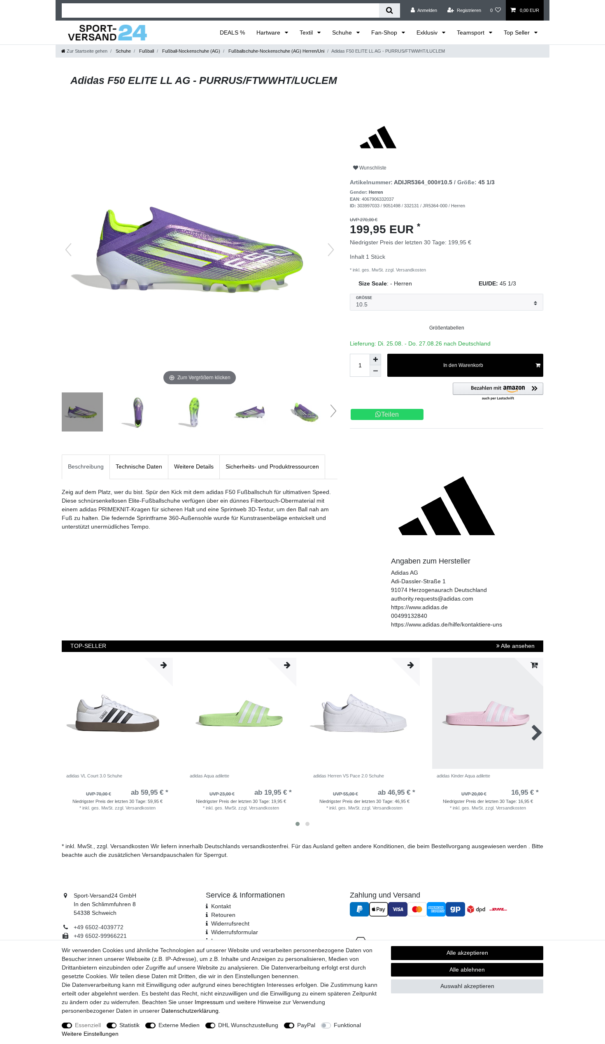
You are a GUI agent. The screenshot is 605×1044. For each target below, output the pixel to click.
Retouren (223, 915)
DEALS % (232, 32)
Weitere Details (194, 466)
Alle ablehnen (467, 969)
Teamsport (471, 32)
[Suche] (389, 10)
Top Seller (517, 32)
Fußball (146, 51)
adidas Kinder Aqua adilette (463, 775)
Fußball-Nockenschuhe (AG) (190, 51)
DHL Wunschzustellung (248, 1025)
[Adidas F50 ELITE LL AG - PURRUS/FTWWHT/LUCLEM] (82, 413)
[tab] (86, 467)
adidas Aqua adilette (209, 775)
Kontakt (221, 906)
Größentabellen (446, 328)
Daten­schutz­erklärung (190, 1010)
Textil (307, 32)
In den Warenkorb (463, 365)
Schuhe (343, 32)
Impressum (209, 1002)
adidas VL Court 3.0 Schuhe (94, 775)
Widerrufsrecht (230, 923)
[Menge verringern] (375, 371)
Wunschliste (372, 168)
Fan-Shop (385, 32)
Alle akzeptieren (467, 952)
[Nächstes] (330, 249)
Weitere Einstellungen (90, 1033)
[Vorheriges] (68, 249)
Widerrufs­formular (234, 932)
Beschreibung (86, 466)
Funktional (347, 1025)
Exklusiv (428, 32)
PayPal (306, 1025)
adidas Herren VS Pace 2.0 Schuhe (348, 775)
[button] (498, 392)
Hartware (269, 32)
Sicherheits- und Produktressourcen (272, 466)
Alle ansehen (517, 646)
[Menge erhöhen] (375, 359)
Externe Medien (179, 1025)
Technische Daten (139, 466)
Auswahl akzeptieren (467, 986)
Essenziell (88, 1025)
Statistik (129, 1025)
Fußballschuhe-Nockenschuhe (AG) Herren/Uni (275, 51)
